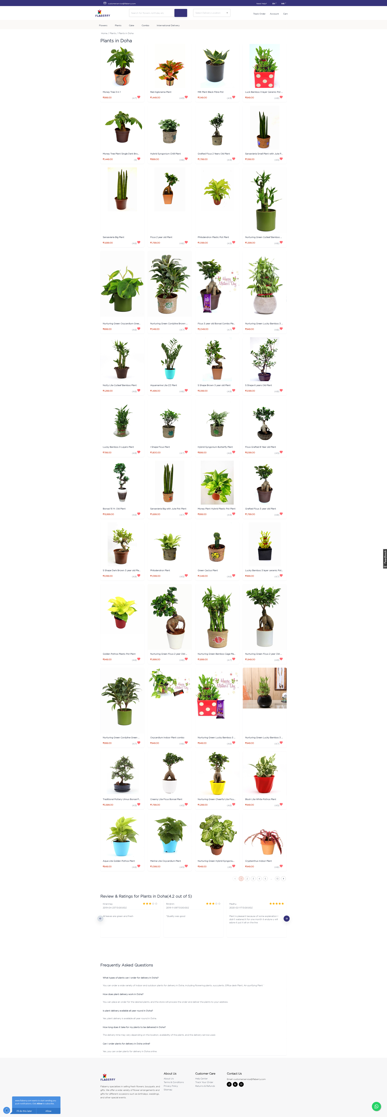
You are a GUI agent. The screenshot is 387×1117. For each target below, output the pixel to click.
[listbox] (193, 918)
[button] (193, 978)
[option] (130, 918)
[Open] (227, 13)
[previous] (100, 919)
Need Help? (261, 4)
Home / (105, 33)
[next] (287, 919)
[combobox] (209, 12)
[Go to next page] (283, 878)
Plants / (114, 33)
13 (277, 878)
